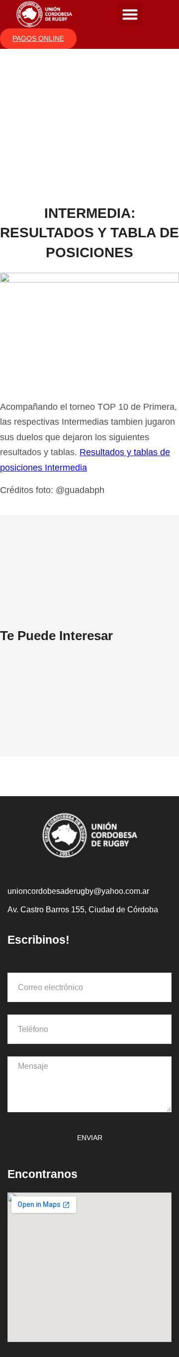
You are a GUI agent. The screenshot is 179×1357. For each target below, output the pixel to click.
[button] (129, 14)
